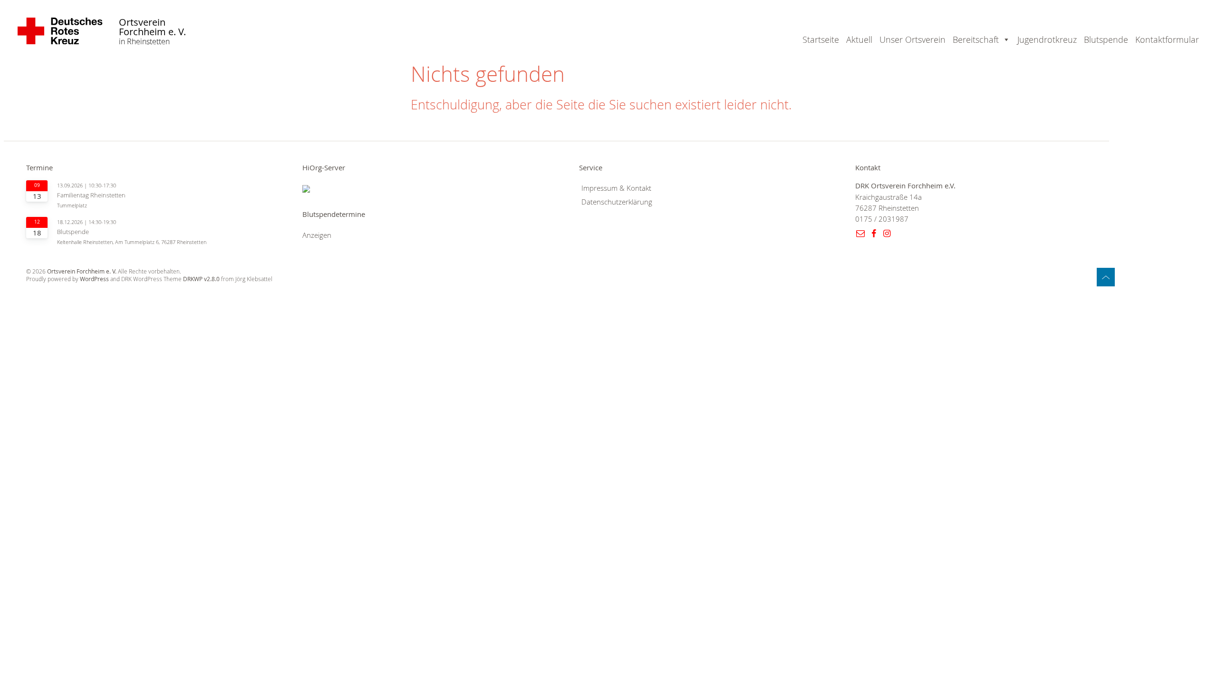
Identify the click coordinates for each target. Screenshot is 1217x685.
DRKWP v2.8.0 (201, 279)
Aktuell (859, 39)
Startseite (820, 39)
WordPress (94, 279)
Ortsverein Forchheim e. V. (152, 27)
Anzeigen (316, 235)
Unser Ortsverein (912, 39)
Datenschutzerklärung (616, 201)
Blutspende (1106, 39)
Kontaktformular (1167, 39)
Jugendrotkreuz (1047, 39)
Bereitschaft (976, 39)
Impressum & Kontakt (616, 188)
